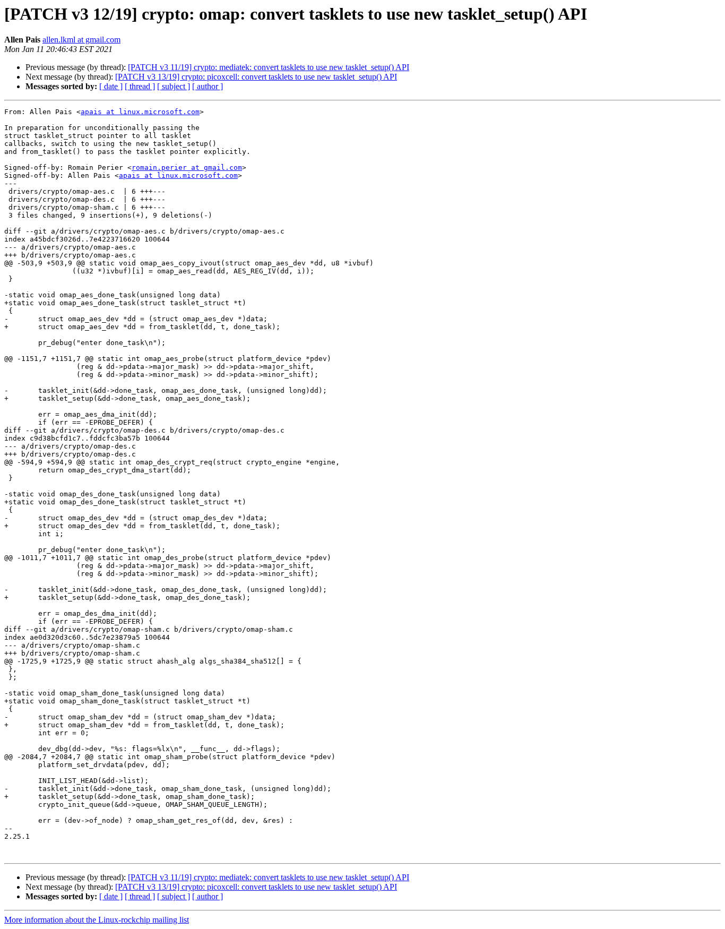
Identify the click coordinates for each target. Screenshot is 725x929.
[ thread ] (140, 86)
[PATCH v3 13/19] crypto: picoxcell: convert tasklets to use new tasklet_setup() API (256, 76)
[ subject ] (173, 86)
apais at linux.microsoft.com (140, 112)
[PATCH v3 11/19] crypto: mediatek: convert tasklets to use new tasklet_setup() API (268, 67)
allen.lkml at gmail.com (81, 39)
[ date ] (111, 86)
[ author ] (207, 86)
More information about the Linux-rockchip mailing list (96, 919)
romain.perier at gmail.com (187, 167)
